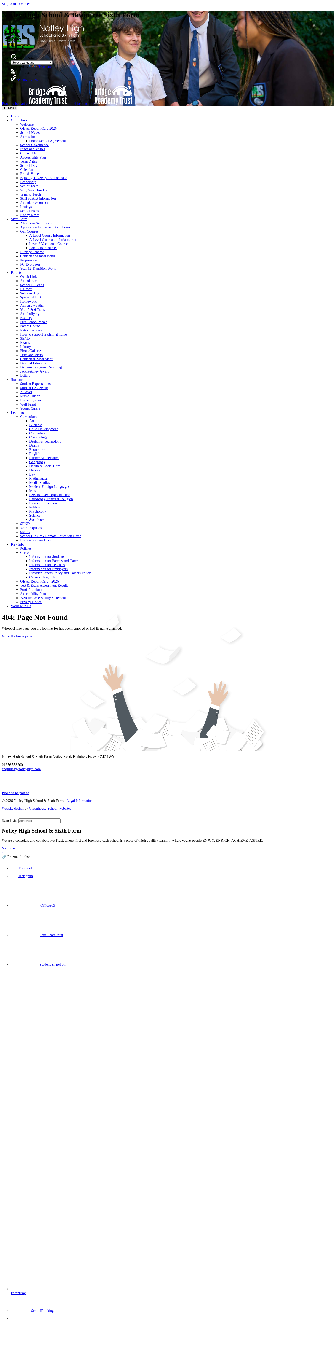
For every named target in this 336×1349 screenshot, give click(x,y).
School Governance (34, 145)
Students (17, 380)
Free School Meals (33, 322)
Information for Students (46, 557)
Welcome (27, 124)
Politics (34, 507)
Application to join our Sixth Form (45, 227)
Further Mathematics (44, 458)
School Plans (29, 211)
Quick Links (29, 277)
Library (25, 347)
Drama (34, 445)
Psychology (37, 511)
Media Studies (39, 482)
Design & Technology (45, 441)
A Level (26, 392)
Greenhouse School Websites (50, 808)
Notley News (29, 215)
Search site (9, 820)
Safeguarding (29, 293)
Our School (19, 120)
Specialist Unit (30, 297)
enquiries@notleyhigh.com (21, 769)
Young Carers (30, 408)
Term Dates (28, 161)
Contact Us (28, 153)
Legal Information (80, 801)
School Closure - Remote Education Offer (50, 536)
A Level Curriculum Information (52, 240)
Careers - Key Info (42, 577)
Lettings (26, 207)
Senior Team (29, 186)
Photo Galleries (31, 351)
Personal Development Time (49, 495)
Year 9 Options (31, 528)
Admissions (28, 137)
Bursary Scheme (32, 252)
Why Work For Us (33, 190)
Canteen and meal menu (37, 256)
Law (32, 474)
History (34, 470)
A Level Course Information (49, 235)
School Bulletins (32, 285)
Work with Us (21, 606)
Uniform (26, 289)
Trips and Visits (31, 355)
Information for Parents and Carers (54, 561)
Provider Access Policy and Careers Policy (60, 573)
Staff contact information (38, 198)
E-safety (26, 318)
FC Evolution (30, 264)
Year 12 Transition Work (38, 268)
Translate (44, 67)
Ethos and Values (32, 149)
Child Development (43, 429)
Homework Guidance (35, 540)
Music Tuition (30, 396)
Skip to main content (17, 4)
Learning (17, 412)
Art (31, 421)
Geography (37, 462)
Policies (25, 548)
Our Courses (29, 231)
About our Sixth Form (36, 223)
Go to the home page (17, 636)
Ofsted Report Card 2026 (38, 128)
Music (33, 491)
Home (15, 116)
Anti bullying (29, 314)
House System (30, 400)
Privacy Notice (31, 602)
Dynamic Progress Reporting (41, 367)
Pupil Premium (31, 589)
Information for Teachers (47, 565)
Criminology (38, 437)
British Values (30, 174)
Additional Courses (43, 248)
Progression (28, 260)
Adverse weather (32, 305)
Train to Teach (30, 194)
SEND (25, 338)
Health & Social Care (44, 466)
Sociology (36, 519)
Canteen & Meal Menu (36, 359)
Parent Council (31, 326)
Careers (25, 552)
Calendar (26, 170)
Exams (25, 342)
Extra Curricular (31, 330)
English (34, 454)
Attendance (28, 281)
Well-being (28, 404)
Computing (37, 433)
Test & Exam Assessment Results (44, 585)
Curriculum (28, 417)
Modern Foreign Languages (49, 487)
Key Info (17, 544)
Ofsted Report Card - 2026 (39, 581)
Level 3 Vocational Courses (49, 244)
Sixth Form (19, 219)
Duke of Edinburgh (34, 363)
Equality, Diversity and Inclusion (43, 178)
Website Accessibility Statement (43, 598)
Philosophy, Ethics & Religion (51, 499)
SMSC (25, 532)
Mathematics (38, 478)
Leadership (28, 182)
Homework (28, 301)
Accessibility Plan (33, 157)
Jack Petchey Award (34, 371)
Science (34, 515)
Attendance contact (34, 202)
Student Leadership (34, 388)
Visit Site (8, 848)
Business (35, 425)
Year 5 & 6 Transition (35, 310)
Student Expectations (35, 384)
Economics (37, 449)
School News (30, 132)
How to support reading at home (43, 334)
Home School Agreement (47, 141)
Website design (13, 808)
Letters (25, 375)
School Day (28, 165)
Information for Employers (48, 569)
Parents (16, 272)
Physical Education (43, 503)
